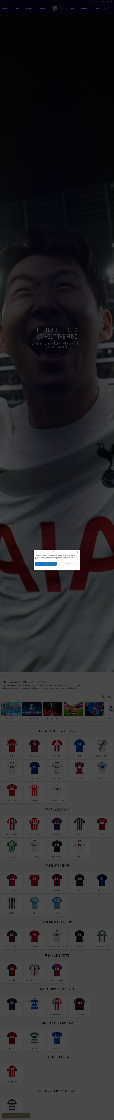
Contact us (60, 568)
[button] (78, 552)
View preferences (68, 563)
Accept (46, 563)
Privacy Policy (55, 568)
